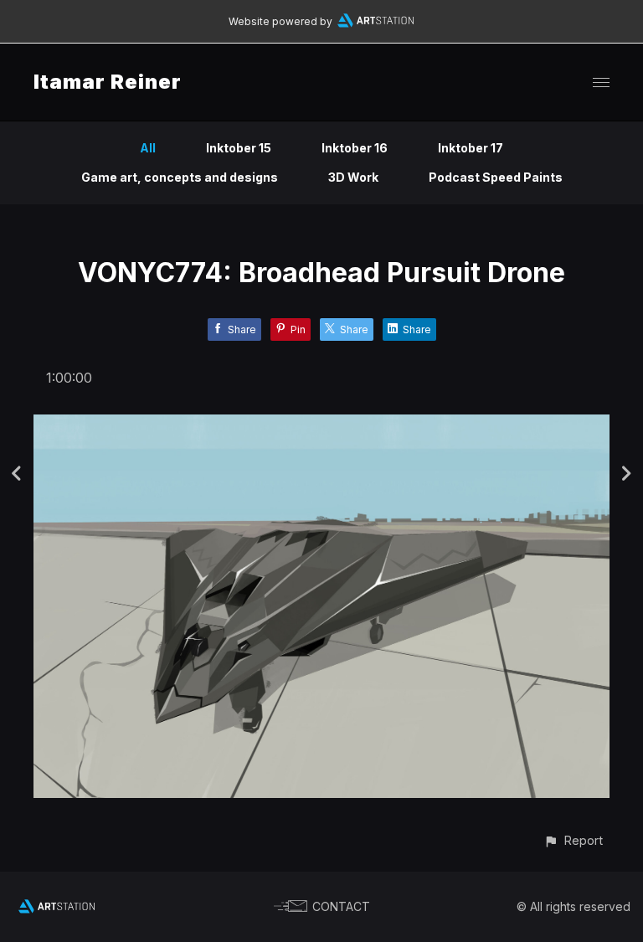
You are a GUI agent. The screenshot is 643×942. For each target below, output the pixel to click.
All (148, 148)
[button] (573, 840)
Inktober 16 (355, 148)
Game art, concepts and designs (179, 177)
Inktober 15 (238, 148)
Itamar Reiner (107, 81)
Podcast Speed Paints (496, 177)
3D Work (353, 177)
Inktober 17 (470, 148)
